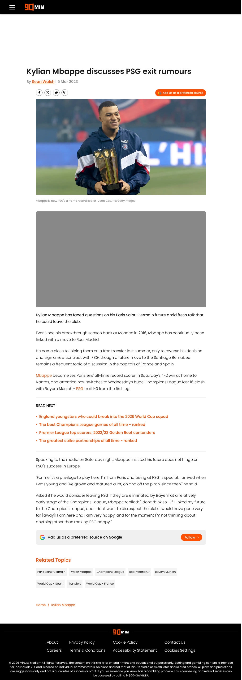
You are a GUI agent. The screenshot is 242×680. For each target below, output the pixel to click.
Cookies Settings (179, 650)
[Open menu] (12, 7)
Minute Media (29, 663)
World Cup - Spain (50, 584)
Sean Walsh (43, 81)
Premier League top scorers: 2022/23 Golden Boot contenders (97, 432)
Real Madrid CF (139, 572)
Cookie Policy (125, 642)
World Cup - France (100, 584)
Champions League (110, 572)
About (52, 642)
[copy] (64, 92)
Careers (54, 650)
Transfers (75, 584)
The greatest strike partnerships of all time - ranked (88, 440)
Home (41, 605)
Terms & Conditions (87, 650)
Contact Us (174, 642)
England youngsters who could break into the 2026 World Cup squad (103, 416)
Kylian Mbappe (81, 572)
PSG (79, 388)
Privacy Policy (82, 642)
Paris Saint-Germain (51, 572)
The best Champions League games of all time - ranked (92, 424)
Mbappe (44, 375)
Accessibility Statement (135, 650)
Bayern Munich (165, 572)
